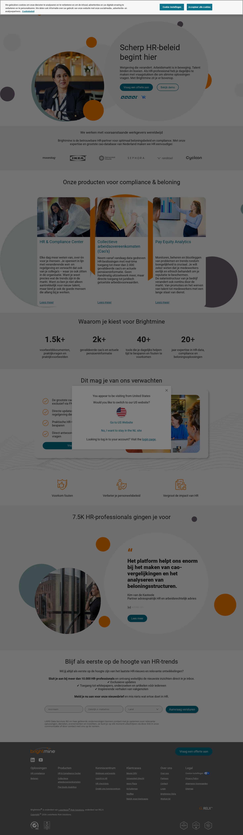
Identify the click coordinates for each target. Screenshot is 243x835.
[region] (121, 7)
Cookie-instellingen (172, 7)
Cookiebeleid (28, 11)
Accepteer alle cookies (199, 7)
